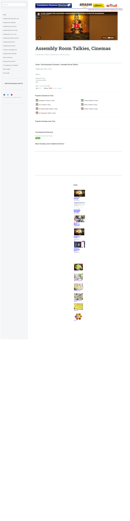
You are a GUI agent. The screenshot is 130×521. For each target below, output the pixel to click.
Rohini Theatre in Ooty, (90, 105)
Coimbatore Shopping (10, 53)
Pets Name (6, 73)
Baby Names (6, 69)
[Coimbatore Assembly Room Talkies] (57, 6)
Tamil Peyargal (8, 57)
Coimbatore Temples (9, 22)
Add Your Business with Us (14, 83)
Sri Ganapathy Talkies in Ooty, (47, 113)
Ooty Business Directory (44, 132)
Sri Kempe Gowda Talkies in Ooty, (48, 109)
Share (38, 138)
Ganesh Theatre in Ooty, (91, 109)
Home (37, 64)
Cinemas (56, 64)
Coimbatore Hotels (9, 42)
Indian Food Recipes (9, 61)
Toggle (31, 4)
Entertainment (46, 64)
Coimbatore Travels (9, 46)
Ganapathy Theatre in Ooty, (47, 100)
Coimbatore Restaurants (11, 38)
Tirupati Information (10, 49)
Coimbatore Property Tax (11, 18)
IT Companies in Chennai (10, 65)
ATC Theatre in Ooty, (45, 105)
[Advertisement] (75, 161)
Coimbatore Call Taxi (9, 34)
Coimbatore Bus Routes (10, 30)
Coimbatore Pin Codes (10, 26)
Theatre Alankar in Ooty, (91, 100)
